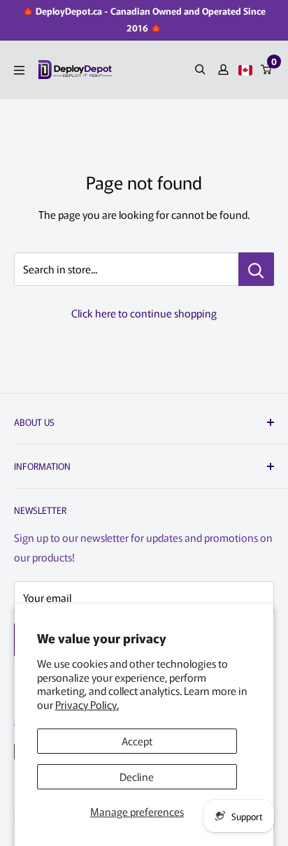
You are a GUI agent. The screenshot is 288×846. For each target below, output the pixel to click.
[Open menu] (19, 70)
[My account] (223, 69)
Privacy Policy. (87, 704)
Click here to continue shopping (144, 313)
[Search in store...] (256, 269)
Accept (137, 740)
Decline (137, 776)
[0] (266, 69)
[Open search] (200, 69)
